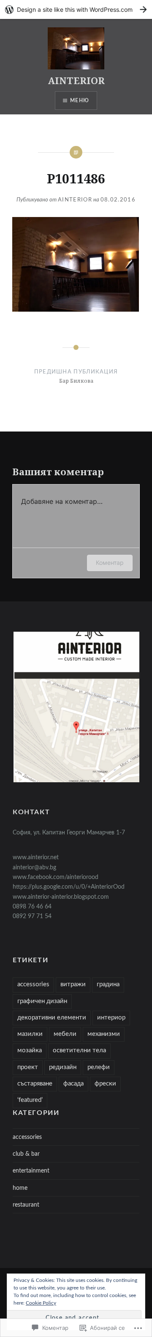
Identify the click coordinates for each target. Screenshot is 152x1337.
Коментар (110, 562)
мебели (65, 1034)
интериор (111, 1017)
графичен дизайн (42, 1001)
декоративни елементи (51, 1017)
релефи (98, 1067)
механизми (103, 1034)
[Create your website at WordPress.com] (76, 9)
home (20, 1188)
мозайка (29, 1050)
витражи (73, 984)
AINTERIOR (76, 80)
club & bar (26, 1154)
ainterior (75, 200)
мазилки (30, 1034)
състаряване (34, 1083)
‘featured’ (30, 1100)
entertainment (31, 1171)
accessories (33, 984)
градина (108, 984)
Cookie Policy (41, 1302)
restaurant (26, 1205)
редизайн (62, 1067)
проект (27, 1067)
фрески (105, 1083)
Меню (79, 100)
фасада (73, 1083)
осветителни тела (79, 1050)
